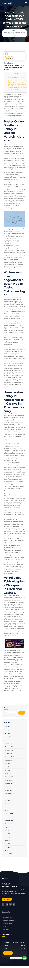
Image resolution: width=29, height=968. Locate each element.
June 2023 (7, 800)
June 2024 (7, 763)
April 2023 (7, 807)
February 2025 (9, 740)
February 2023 (9, 813)
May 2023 (7, 803)
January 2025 (8, 743)
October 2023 (8, 790)
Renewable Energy (7, 923)
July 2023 (7, 797)
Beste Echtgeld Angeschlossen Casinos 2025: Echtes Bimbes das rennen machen (14, 34)
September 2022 (9, 823)
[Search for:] (10, 713)
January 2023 (8, 817)
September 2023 (9, 793)
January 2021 (8, 854)
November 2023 (9, 787)
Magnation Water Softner (9, 920)
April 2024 (7, 770)
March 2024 (8, 773)
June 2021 (7, 843)
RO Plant (5, 926)
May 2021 (7, 847)
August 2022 (8, 827)
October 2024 (8, 753)
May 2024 (7, 767)
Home (13, 30)
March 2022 (8, 837)
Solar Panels (6, 929)
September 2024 (9, 757)
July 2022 (7, 830)
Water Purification (7, 917)
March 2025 (8, 736)
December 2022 (9, 820)
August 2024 (8, 760)
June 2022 (7, 833)
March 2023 (8, 810)
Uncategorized (10, 58)
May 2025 (7, 730)
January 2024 (8, 780)
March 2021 (8, 850)
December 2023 (9, 783)
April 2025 (7, 733)
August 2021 (8, 840)
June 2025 (7, 726)
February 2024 (9, 777)
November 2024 (9, 750)
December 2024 (9, 746)
